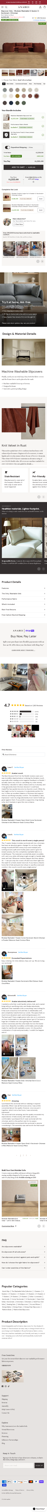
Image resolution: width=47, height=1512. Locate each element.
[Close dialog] (43, 744)
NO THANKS (30, 766)
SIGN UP (30, 762)
